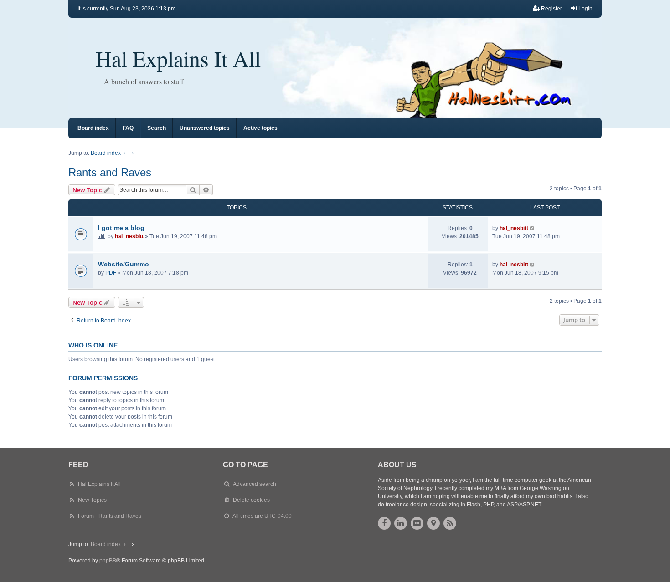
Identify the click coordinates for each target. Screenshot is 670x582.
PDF (110, 273)
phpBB (107, 560)
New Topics (92, 500)
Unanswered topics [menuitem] (205, 128)
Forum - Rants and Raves (109, 516)
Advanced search (254, 484)
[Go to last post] (533, 228)
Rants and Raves (109, 172)
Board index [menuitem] (93, 128)
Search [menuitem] (156, 128)
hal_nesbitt (129, 236)
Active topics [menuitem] (260, 128)
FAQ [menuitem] (128, 128)
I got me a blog (121, 227)
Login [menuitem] (585, 8)
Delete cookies (251, 500)
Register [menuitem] (551, 8)
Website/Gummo (123, 264)
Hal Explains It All (178, 58)
